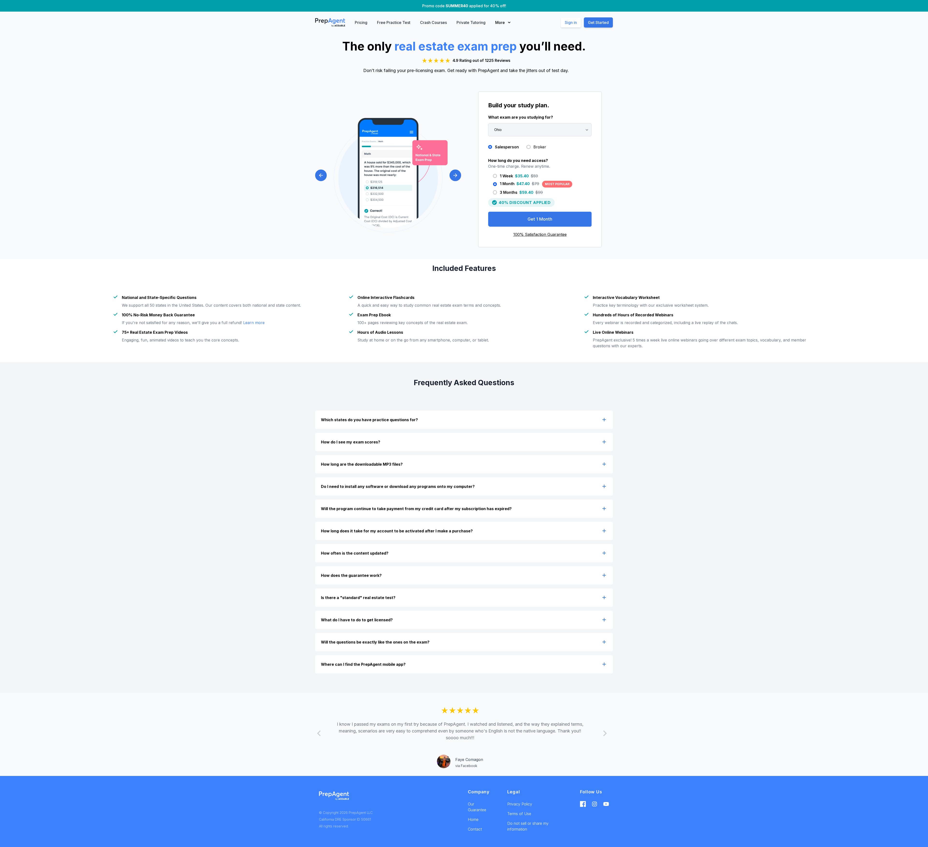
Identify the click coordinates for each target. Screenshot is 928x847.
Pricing (361, 22)
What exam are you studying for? (520, 117)
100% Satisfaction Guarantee (540, 234)
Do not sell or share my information (528, 826)
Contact (475, 829)
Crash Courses (433, 22)
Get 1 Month (540, 219)
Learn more (254, 322)
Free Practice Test (393, 22)
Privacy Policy (519, 804)
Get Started (598, 22)
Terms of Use (519, 813)
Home (473, 819)
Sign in (571, 22)
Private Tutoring (471, 22)
